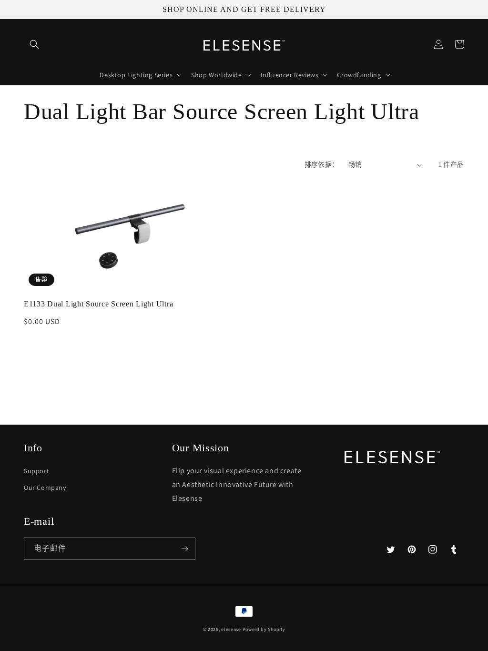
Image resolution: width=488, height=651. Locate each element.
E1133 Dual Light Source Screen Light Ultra (98, 304)
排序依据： (322, 164)
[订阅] (184, 549)
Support (36, 471)
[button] (34, 44)
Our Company (45, 487)
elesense (231, 629)
